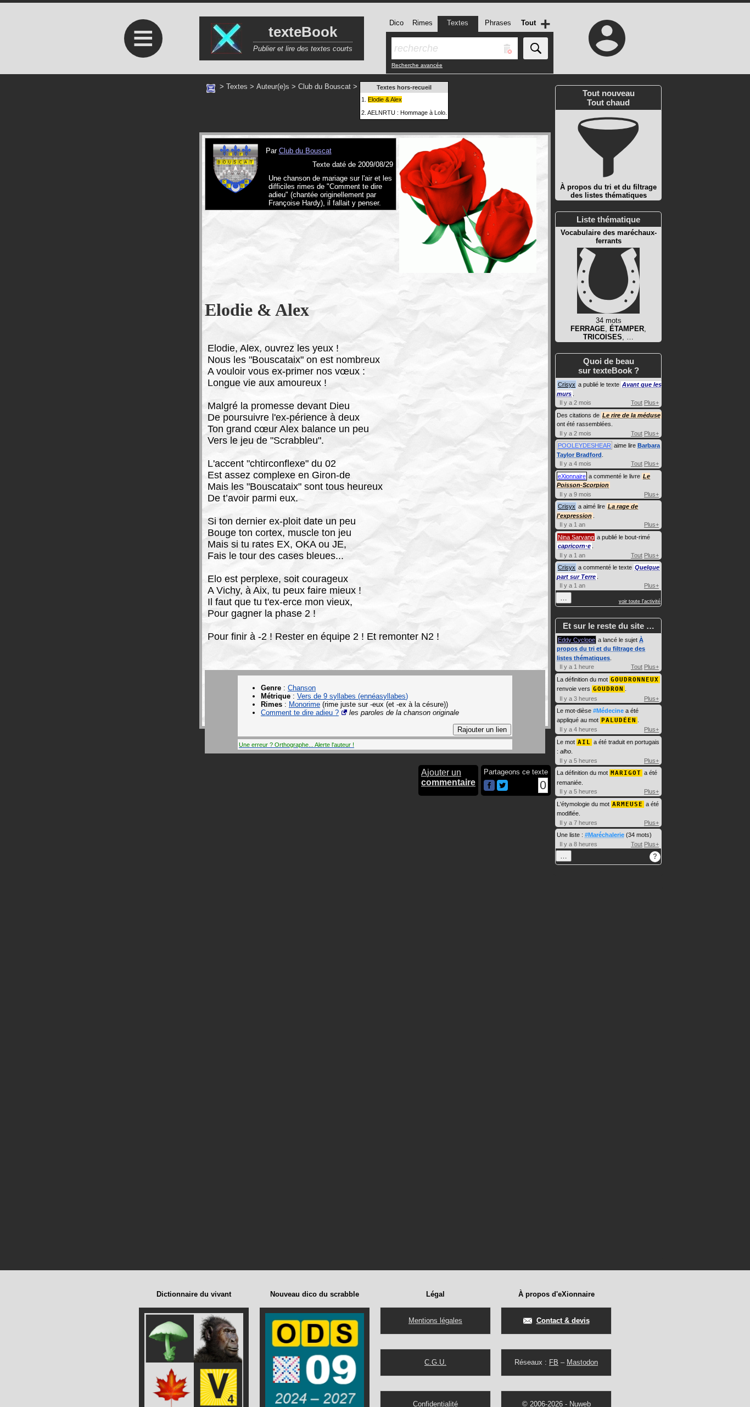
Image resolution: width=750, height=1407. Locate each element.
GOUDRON (608, 689)
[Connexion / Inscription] (607, 38)
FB (553, 1362)
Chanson (302, 688)
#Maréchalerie (604, 834)
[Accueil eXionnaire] (210, 87)
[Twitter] (502, 788)
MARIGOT (626, 773)
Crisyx (566, 384)
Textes (237, 86)
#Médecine (608, 710)
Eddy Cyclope (576, 640)
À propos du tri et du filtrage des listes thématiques (601, 649)
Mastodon (582, 1362)
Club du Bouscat (324, 86)
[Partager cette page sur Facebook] (489, 786)
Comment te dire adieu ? (300, 712)
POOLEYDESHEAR (584, 445)
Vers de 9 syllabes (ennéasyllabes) (352, 696)
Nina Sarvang (576, 537)
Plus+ (651, 402)
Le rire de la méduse (631, 415)
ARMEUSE (627, 804)
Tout (636, 402)
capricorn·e (574, 546)
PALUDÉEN (618, 720)
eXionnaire (572, 476)
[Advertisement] (142, 179)
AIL (584, 742)
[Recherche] (535, 48)
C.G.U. (435, 1362)
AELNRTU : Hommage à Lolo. (407, 112)
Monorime (304, 704)
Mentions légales (435, 1320)
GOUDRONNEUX (635, 679)
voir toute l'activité (640, 601)
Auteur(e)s (272, 86)
